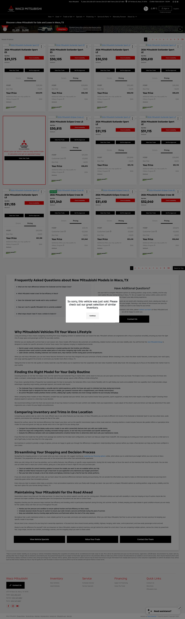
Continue (93, 316)
